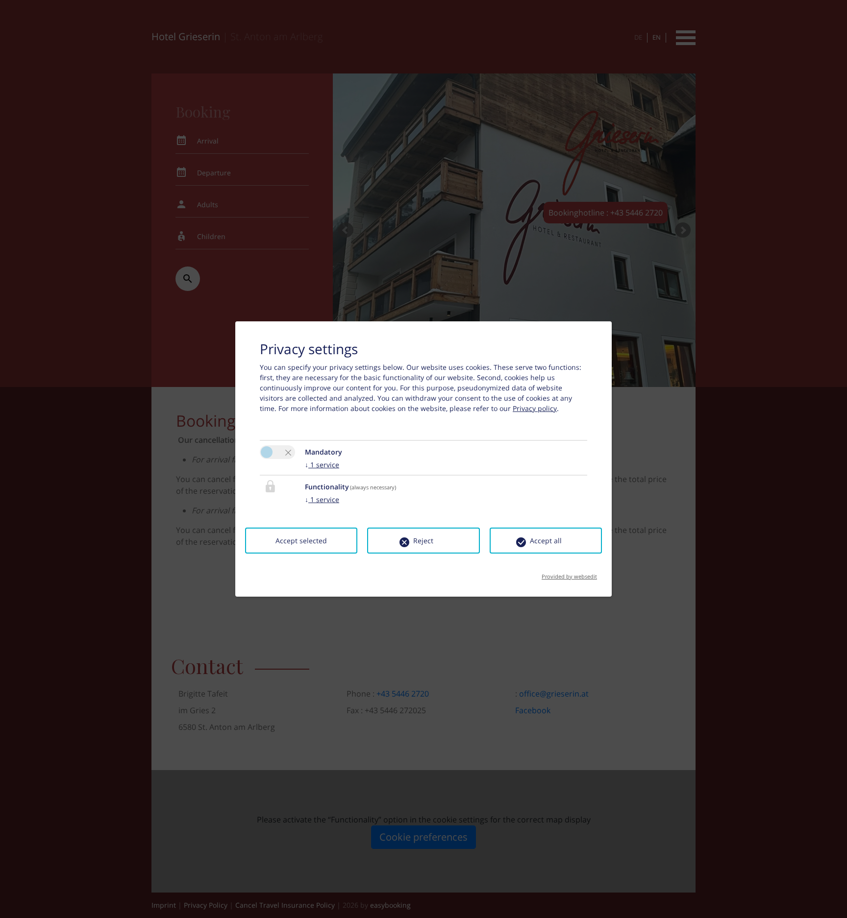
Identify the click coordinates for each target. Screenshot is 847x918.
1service (322, 464)
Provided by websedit (569, 573)
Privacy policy (535, 408)
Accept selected (301, 540)
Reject (423, 540)
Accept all (546, 540)
